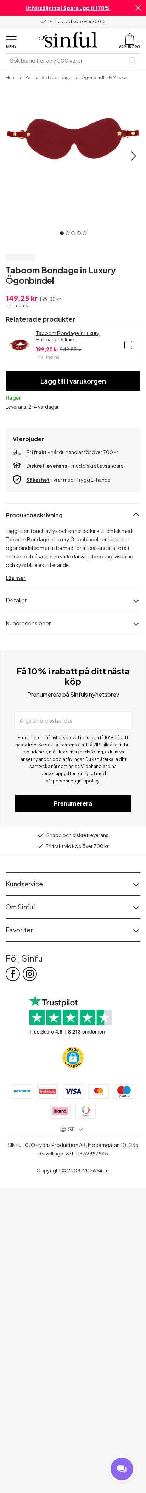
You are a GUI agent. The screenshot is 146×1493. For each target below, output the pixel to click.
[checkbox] (128, 345)
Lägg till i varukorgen (73, 381)
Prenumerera (73, 803)
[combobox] (67, 61)
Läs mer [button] (16, 578)
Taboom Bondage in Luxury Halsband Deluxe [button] (68, 336)
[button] (138, 8)
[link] (11, 77)
